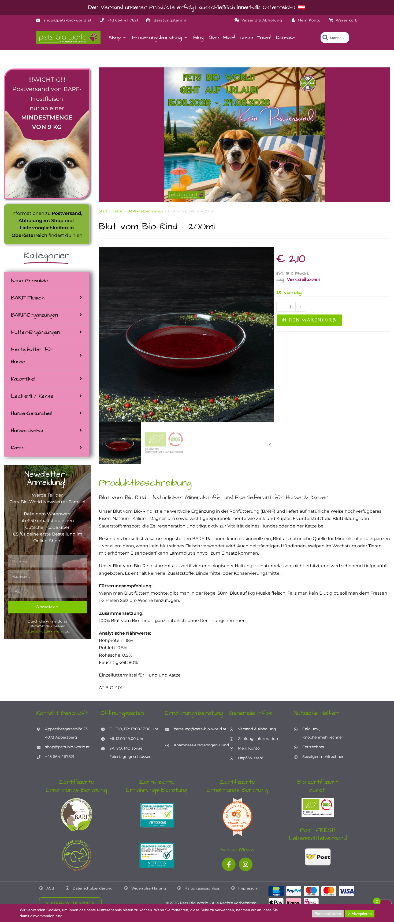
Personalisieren (328, 914)
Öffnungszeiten (122, 713)
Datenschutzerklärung (44, 631)
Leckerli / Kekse (32, 396)
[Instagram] (245, 864)
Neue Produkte (29, 280)
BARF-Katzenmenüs (145, 211)
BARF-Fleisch (27, 298)
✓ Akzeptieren (360, 914)
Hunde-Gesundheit (32, 413)
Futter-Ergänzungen (35, 332)
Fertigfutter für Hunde (32, 356)
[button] (117, 37)
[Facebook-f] (229, 864)
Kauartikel (23, 379)
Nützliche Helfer (316, 713)
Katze (18, 447)
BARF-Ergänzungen (34, 315)
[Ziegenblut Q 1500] (186, 334)
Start (103, 211)
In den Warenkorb (309, 320)
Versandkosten (303, 279)
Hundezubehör (28, 430)
